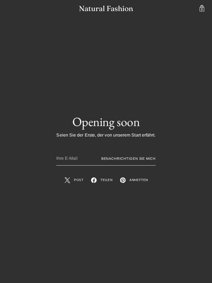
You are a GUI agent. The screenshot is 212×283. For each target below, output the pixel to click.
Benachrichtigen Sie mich (128, 159)
